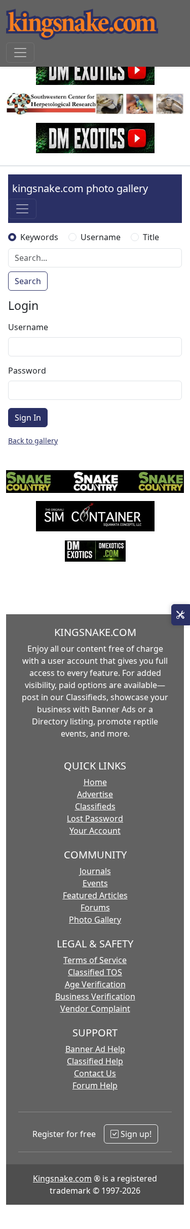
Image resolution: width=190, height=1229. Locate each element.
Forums (95, 907)
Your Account (95, 830)
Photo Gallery (95, 919)
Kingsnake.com (62, 1178)
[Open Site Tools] (180, 614)
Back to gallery (33, 440)
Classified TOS (95, 972)
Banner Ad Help (95, 1049)
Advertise (95, 794)
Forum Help (95, 1085)
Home (95, 782)
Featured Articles (95, 895)
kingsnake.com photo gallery (80, 188)
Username (101, 237)
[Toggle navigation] (20, 52)
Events (95, 883)
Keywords (39, 237)
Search (28, 281)
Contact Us (95, 1073)
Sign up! (135, 1134)
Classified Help (95, 1061)
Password (27, 370)
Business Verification (95, 996)
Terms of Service (95, 960)
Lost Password (95, 818)
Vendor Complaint (95, 1008)
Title (151, 237)
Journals (95, 871)
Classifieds (95, 806)
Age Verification (95, 984)
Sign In (28, 417)
